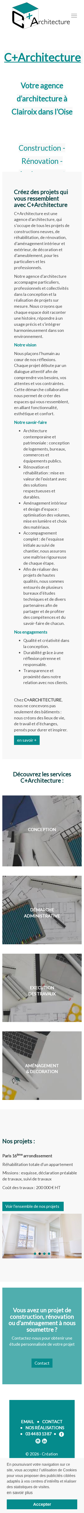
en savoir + (27, 740)
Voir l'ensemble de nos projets (33, 1206)
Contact (42, 1363)
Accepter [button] (42, 1504)
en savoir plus (20, 1492)
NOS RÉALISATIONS (44, 1427)
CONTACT (52, 1421)
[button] (35, 1254)
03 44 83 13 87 (38, 1433)
